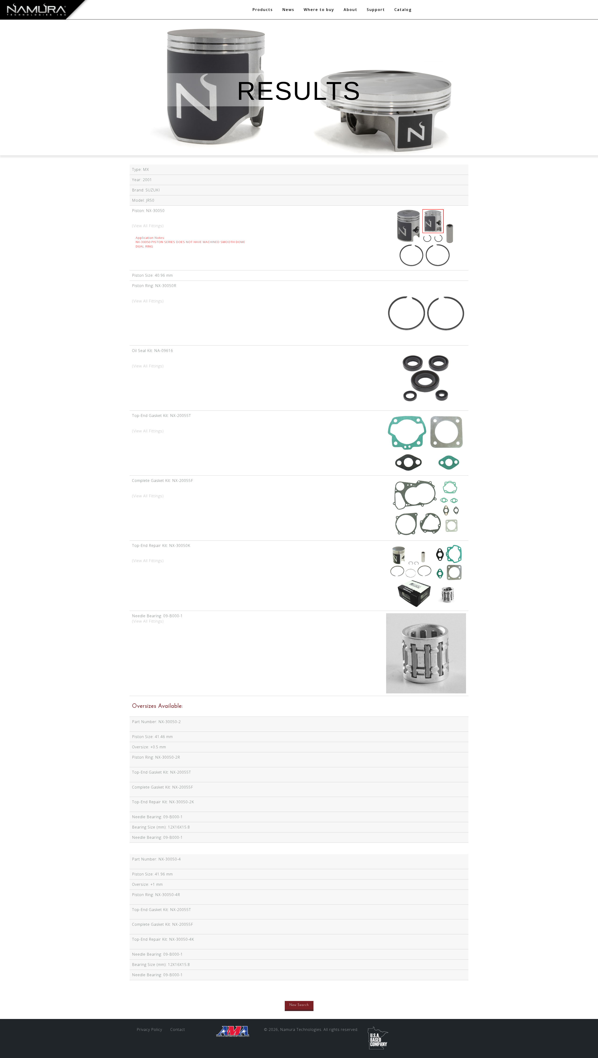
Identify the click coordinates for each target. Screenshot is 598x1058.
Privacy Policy (149, 1029)
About (350, 9)
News (288, 9)
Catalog (403, 9)
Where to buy (319, 9)
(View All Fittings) (148, 225)
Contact (177, 1029)
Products (262, 9)
